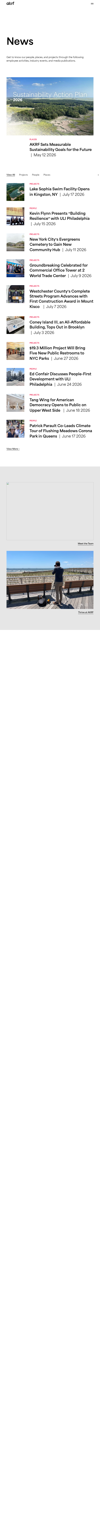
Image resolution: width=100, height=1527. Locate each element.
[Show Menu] (92, 3)
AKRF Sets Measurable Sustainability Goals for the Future (61, 150)
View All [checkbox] (11, 175)
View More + (13, 449)
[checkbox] (23, 175)
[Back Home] (10, 4)
